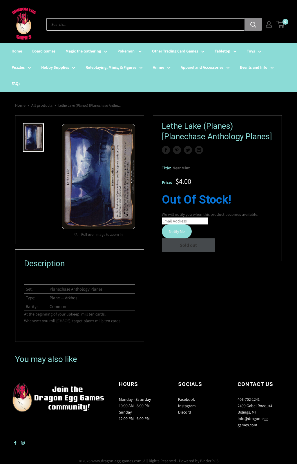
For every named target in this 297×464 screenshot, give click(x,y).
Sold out (188, 245)
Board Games (43, 51)
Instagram (187, 405)
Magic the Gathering (83, 51)
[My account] (269, 24)
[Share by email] (199, 150)
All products (41, 105)
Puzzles (18, 67)
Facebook (186, 399)
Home (17, 51)
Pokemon (126, 51)
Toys (251, 51)
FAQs (16, 83)
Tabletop (222, 51)
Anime (158, 67)
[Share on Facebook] (166, 150)
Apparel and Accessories (202, 67)
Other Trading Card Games (175, 51)
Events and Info (253, 67)
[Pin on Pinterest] (177, 150)
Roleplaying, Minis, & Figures (111, 67)
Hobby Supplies (55, 67)
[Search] (253, 24)
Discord (184, 412)
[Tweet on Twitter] (188, 150)
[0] (280, 24)
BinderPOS (209, 460)
